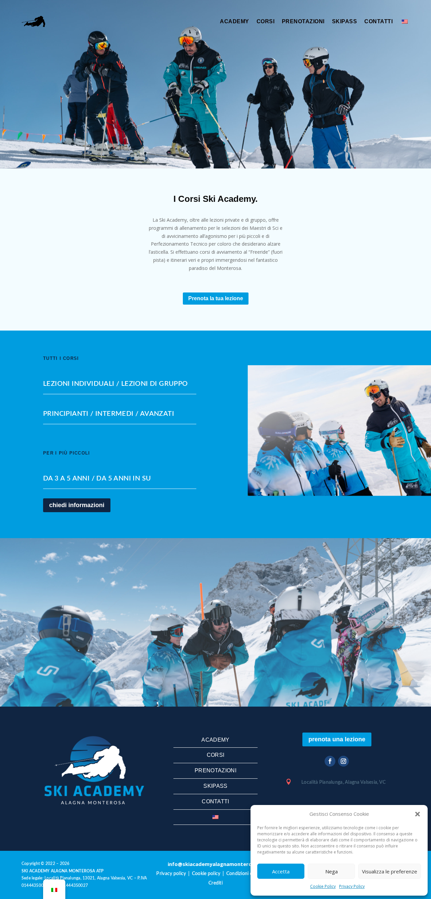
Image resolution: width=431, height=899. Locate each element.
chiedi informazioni (76, 505)
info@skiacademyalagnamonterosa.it (215, 864)
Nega (331, 871)
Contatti (378, 21)
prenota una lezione (336, 739)
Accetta (281, 871)
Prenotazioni (303, 21)
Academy (234, 21)
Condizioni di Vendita (248, 873)
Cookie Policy (323, 886)
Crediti (215, 883)
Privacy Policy (352, 886)
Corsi (265, 21)
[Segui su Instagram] (343, 761)
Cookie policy (206, 873)
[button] (417, 814)
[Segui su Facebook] (330, 761)
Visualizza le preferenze (389, 871)
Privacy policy (171, 873)
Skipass (344, 21)
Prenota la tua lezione (215, 298)
